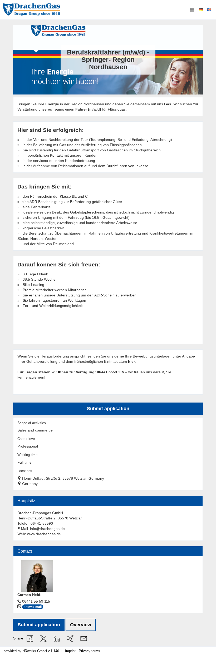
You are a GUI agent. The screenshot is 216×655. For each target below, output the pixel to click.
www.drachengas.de (44, 534)
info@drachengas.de (47, 529)
